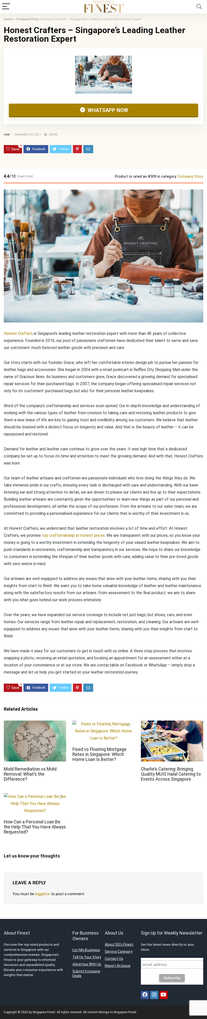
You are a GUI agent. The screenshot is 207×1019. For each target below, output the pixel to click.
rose (7, 134)
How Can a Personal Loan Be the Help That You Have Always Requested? (35, 827)
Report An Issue (118, 966)
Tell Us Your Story (86, 957)
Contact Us (114, 959)
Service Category (119, 951)
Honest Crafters (18, 333)
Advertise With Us (86, 964)
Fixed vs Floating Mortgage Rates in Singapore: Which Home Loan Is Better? (99, 754)
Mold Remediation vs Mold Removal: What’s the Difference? (30, 774)
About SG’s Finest (119, 944)
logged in (42, 894)
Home (8, 19)
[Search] (199, 6)
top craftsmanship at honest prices (73, 535)
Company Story (27, 19)
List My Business (86, 950)
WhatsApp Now (107, 110)
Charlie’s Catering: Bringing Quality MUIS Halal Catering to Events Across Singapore (171, 774)
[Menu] (6, 6)
